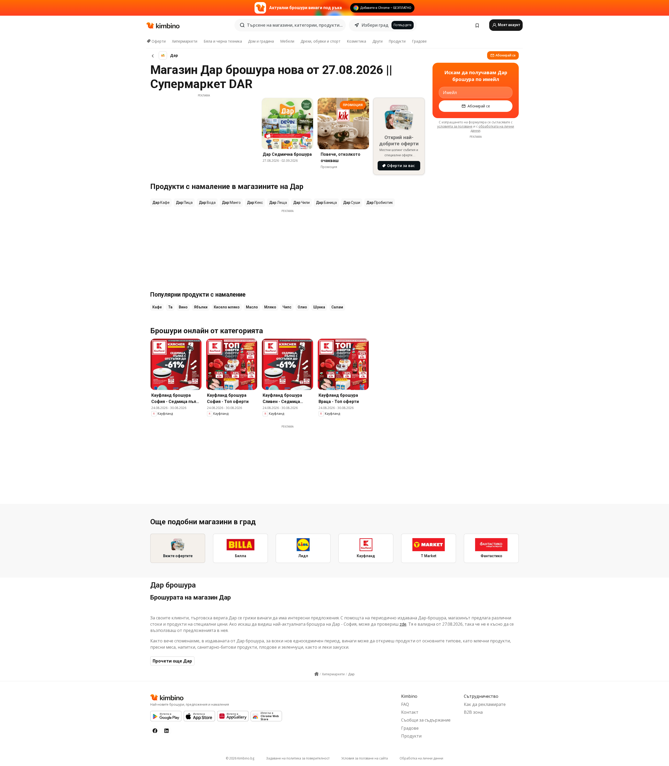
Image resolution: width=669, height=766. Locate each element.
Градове (419, 41)
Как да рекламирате (485, 704)
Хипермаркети (184, 41)
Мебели (287, 41)
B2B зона (473, 712)
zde (403, 624)
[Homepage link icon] (316, 674)
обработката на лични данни (492, 128)
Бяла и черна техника (223, 41)
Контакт (409, 712)
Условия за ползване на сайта (364, 758)
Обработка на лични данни (421, 758)
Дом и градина (261, 41)
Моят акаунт (508, 25)
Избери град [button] (374, 25)
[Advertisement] (203, 134)
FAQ (405, 704)
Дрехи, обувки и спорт (321, 41)
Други (377, 41)
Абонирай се (505, 55)
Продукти (397, 41)
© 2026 (240, 758)
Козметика (356, 41)
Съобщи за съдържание (426, 720)
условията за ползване (454, 126)
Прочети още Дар (172, 661)
